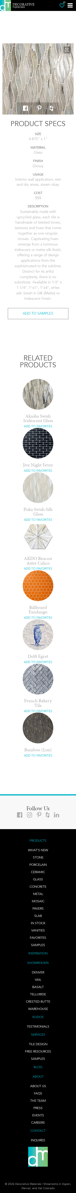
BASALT (38, 987)
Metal (38, 894)
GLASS (38, 879)
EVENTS (38, 1115)
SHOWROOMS (38, 963)
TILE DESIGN (38, 1044)
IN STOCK (38, 923)
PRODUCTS (38, 840)
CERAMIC (38, 872)
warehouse (38, 1009)
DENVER (38, 972)
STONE (38, 857)
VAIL (38, 980)
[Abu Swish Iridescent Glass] (38, 79)
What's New (38, 850)
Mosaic (38, 901)
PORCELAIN (38, 865)
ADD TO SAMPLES (38, 313)
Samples (38, 945)
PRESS (38, 1108)
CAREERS (38, 1122)
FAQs (38, 1093)
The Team (38, 1101)
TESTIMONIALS (38, 1026)
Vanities (38, 930)
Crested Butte (38, 1001)
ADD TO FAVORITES (38, 426)
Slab (38, 916)
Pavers (38, 908)
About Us (38, 1086)
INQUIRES (38, 1140)
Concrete (38, 886)
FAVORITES (38, 938)
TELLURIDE (38, 994)
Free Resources (38, 1051)
